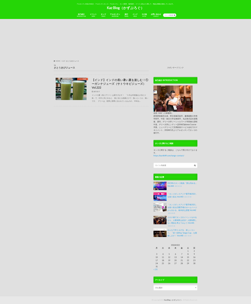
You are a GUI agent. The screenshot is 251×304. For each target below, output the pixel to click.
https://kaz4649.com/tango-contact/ (168, 155)
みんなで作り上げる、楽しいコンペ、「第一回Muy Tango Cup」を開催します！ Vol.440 (182, 233)
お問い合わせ (156, 15)
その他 (144, 15)
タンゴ (103, 15)
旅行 (126, 15)
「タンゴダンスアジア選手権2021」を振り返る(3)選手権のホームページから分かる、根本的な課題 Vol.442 (182, 208)
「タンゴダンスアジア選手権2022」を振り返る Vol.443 (182, 195)
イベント (93, 15)
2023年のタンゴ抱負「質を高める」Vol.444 (182, 184)
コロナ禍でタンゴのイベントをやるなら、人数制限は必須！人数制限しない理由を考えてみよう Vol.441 (182, 221)
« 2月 (155, 269)
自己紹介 (81, 15)
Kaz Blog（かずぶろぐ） (125, 8)
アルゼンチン (115, 15)
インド (135, 15)
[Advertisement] (125, 39)
